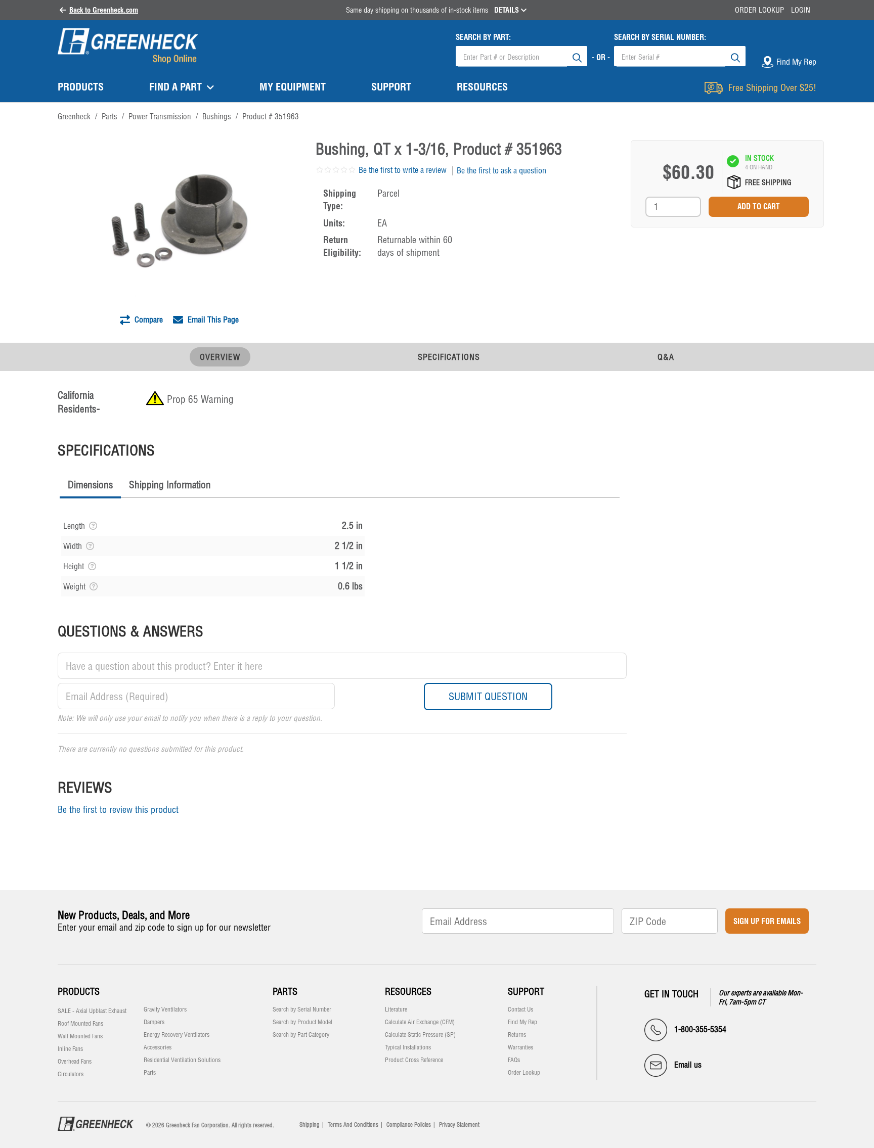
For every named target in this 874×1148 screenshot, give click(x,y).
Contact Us (520, 1009)
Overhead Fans (75, 1061)
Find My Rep (522, 1022)
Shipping (309, 1124)
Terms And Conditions (353, 1124)
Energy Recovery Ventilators (176, 1034)
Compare (148, 319)
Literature (396, 1009)
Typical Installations (408, 1047)
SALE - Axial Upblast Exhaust (92, 1011)
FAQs (514, 1060)
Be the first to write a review (403, 170)
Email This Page (212, 319)
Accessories (157, 1047)
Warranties (520, 1047)
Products (79, 991)
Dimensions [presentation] (90, 485)
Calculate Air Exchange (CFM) (420, 1022)
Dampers (154, 1022)
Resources (408, 991)
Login (800, 10)
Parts (150, 1072)
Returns (517, 1034)
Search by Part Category (301, 1034)
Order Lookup (759, 10)
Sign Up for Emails (767, 921)
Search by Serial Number (302, 1009)
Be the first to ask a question (501, 170)
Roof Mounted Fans (80, 1023)
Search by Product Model (302, 1022)
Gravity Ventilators (165, 1009)
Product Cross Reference (414, 1060)
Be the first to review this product (118, 809)
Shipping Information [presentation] (170, 485)
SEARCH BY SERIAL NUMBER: (660, 37)
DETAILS (507, 10)
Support (526, 991)
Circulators (70, 1074)
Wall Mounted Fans (80, 1036)
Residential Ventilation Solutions (182, 1060)
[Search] (577, 56)
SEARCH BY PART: (483, 37)
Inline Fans (70, 1048)
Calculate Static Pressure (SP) (420, 1034)
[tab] (90, 486)
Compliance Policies (408, 1124)
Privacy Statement (459, 1124)
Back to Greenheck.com (103, 10)
